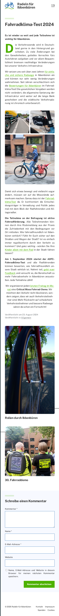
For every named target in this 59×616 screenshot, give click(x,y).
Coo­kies (51, 610)
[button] (53, 6)
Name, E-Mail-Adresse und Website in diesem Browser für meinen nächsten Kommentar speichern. (31, 573)
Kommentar (11, 509)
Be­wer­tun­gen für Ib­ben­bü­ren (25, 85)
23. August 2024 (30, 314)
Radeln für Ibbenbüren (26, 5)
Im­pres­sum (50, 607)
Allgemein (26, 317)
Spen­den (41, 610)
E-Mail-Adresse (13, 544)
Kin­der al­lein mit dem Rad (19, 249)
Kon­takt (39, 607)
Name (8, 531)
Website (9, 557)
